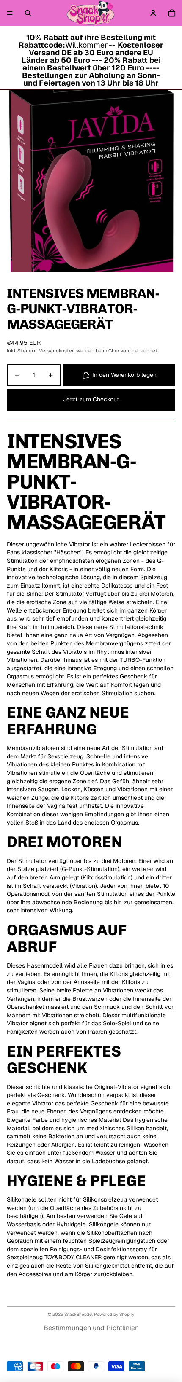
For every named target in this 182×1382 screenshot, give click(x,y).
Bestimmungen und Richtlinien (91, 1327)
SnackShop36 (78, 1314)
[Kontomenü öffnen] (153, 13)
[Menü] (9, 13)
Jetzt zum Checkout (91, 399)
